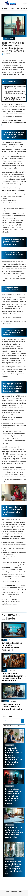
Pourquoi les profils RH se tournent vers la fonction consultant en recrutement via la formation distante (13, 756)
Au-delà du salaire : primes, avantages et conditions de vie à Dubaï (13, 100)
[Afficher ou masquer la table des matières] (21, 82)
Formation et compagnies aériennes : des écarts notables (15, 95)
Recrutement (9, 38)
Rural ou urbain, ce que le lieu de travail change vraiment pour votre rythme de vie (13, 867)
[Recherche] (21, 3)
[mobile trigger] (2, 3)
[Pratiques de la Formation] (10, 3)
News (4, 639)
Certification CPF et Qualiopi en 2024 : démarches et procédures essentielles (14, 832)
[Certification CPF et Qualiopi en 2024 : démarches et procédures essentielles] (14, 815)
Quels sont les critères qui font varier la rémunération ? (12, 89)
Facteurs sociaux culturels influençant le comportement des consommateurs (13, 677)
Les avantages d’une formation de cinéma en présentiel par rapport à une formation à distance (13, 796)
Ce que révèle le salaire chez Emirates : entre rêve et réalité (15, 87)
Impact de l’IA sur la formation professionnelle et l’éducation (11, 646)
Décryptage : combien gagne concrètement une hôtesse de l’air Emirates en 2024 (14, 98)
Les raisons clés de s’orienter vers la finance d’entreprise (11, 707)
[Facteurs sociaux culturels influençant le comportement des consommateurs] (14, 661)
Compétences (9, 745)
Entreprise (5, 701)
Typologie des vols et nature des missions (14, 93)
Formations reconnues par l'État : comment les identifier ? (13, 122)
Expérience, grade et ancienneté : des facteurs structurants (15, 92)
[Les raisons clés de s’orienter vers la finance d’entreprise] (14, 691)
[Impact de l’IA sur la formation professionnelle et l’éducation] (14, 630)
